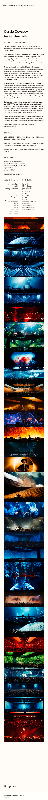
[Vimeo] (9, 786)
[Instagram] (5, 786)
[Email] (14, 786)
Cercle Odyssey (16, 31)
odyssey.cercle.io (10, 127)
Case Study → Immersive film (15, 36)
